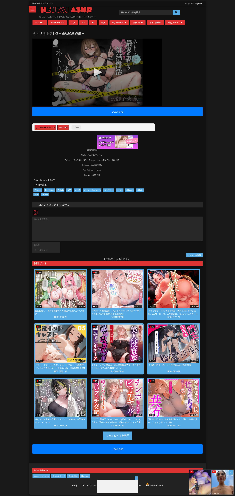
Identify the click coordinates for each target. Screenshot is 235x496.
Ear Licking (49, 190)
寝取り (140, 190)
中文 (103, 22)
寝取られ (130, 190)
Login (187, 3)
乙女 (73, 22)
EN (93, 22)
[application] (97, 72)
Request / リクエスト (42, 3)
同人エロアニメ (59, 476)
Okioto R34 (73, 476)
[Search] (176, 12)
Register (198, 3)
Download (117, 111)
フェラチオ (109, 190)
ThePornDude (156, 485)
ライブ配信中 (155, 22)
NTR (69, 190)
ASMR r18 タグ (57, 22)
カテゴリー (138, 22)
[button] (97, 72)
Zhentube (85, 476)
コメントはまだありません (53, 204)
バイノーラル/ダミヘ (92, 190)
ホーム (41, 22)
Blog (74, 485)
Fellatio (61, 190)
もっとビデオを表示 (117, 435)
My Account (117, 22)
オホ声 (77, 190)
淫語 (36, 194)
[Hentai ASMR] (66, 10)
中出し (120, 190)
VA (83, 22)
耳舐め (45, 194)
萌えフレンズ (174, 22)
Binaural (38, 190)
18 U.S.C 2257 (89, 485)
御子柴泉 (42, 184)
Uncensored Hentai (41, 476)
